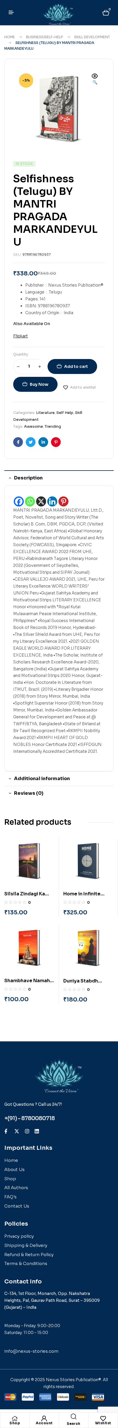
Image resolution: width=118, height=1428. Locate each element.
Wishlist (103, 1423)
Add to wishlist (83, 387)
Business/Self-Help (44, 37)
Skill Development (92, 37)
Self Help (64, 412)
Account (44, 1423)
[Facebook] (19, 501)
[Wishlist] (103, 1418)
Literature (45, 412)
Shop (14, 1423)
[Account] (44, 1418)
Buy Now (39, 384)
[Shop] (15, 1418)
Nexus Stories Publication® (73, 1379)
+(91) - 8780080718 (29, 1118)
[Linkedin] (52, 501)
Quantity (20, 354)
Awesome (33, 426)
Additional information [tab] (42, 779)
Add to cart (76, 366)
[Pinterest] (63, 501)
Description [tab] (28, 478)
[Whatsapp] (30, 501)
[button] (95, 79)
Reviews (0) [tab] (28, 793)
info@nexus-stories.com (31, 1351)
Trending (53, 426)
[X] (41, 501)
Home (9, 37)
